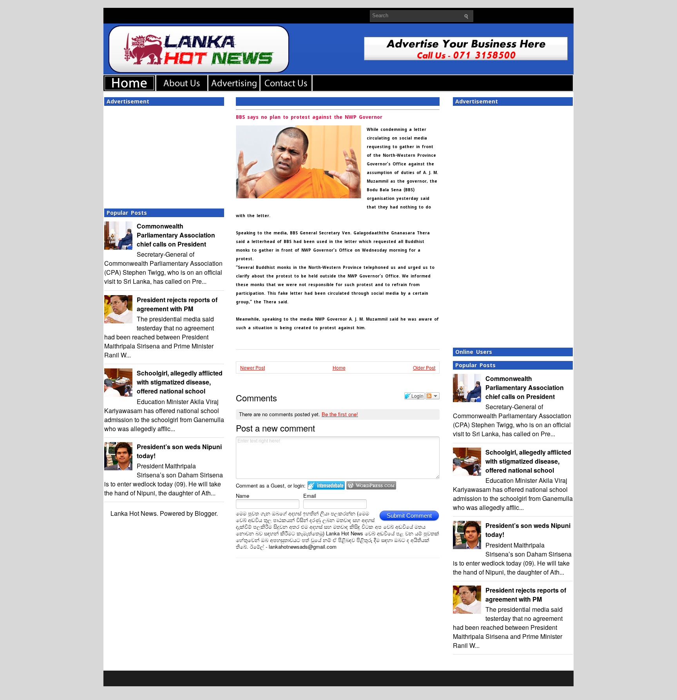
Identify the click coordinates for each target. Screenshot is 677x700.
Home (339, 367)
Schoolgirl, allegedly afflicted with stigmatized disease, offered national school (180, 381)
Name (242, 495)
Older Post (424, 367)
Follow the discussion (432, 395)
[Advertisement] (164, 155)
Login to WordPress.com (371, 485)
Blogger (205, 513)
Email (309, 495)
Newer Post (252, 367)
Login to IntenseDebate (326, 485)
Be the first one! (340, 414)
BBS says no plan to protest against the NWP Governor (309, 117)
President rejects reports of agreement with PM (177, 304)
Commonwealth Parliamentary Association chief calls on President (176, 234)
